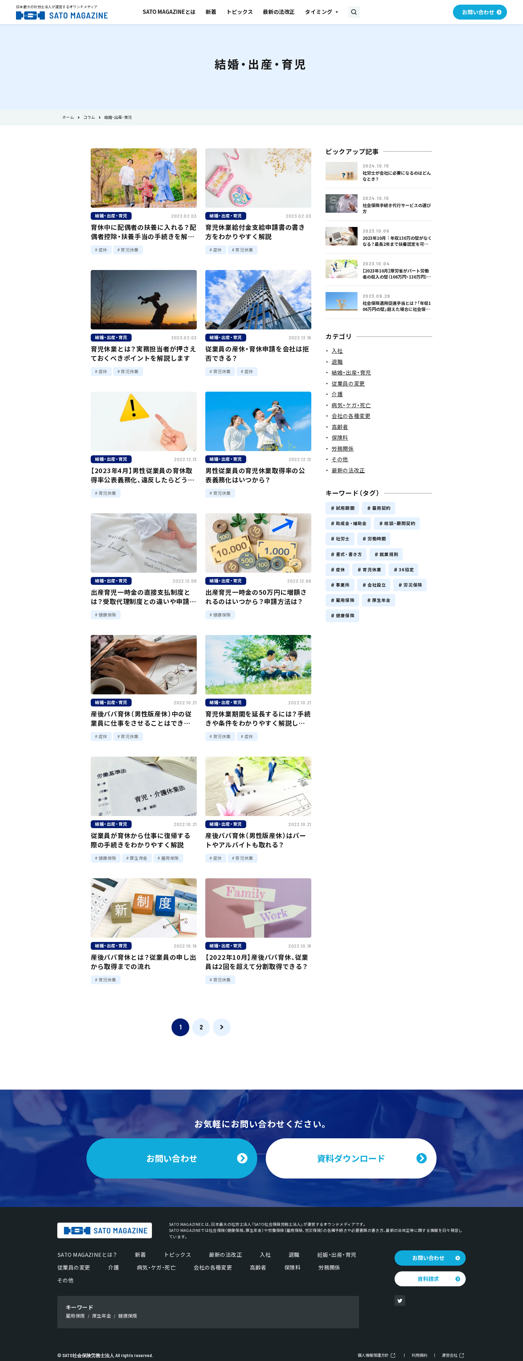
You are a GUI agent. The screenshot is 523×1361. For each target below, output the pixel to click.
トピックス (239, 12)
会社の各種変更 (213, 1267)
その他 (65, 1280)
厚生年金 (381, 600)
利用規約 (419, 1355)
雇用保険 (345, 600)
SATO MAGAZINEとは (169, 12)
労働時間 (377, 538)
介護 (113, 1267)
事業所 (343, 585)
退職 (294, 1255)
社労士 (343, 538)
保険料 (292, 1267)
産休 (340, 569)
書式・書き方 (349, 554)
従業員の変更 (73, 1267)
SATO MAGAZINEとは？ (87, 1255)
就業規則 (389, 554)
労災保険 (412, 585)
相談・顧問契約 (399, 523)
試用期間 (345, 508)
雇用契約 (381, 508)
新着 (211, 12)
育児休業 (372, 569)
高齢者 (258, 1267)
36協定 (406, 569)
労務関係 (329, 1267)
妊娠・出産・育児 (336, 1255)
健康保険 (345, 615)
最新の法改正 (279, 12)
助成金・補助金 (351, 523)
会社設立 (377, 585)
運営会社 (450, 1355)
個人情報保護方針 (373, 1355)
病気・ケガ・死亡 (156, 1267)
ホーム (68, 117)
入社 (265, 1255)
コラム (89, 117)
